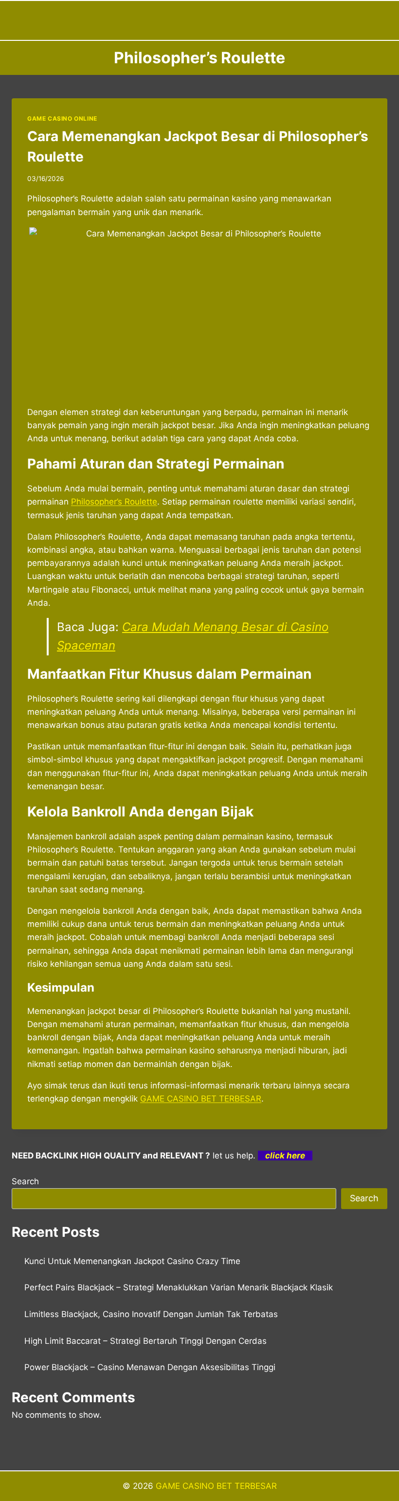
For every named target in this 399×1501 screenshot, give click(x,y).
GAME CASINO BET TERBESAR (200, 1098)
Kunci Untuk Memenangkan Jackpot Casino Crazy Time (132, 1261)
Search (25, 1181)
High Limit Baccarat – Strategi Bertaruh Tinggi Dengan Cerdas (145, 1341)
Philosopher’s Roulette (114, 501)
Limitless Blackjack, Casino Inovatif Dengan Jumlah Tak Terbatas (151, 1314)
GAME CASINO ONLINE (62, 118)
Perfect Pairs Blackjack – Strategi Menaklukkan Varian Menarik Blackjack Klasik (178, 1287)
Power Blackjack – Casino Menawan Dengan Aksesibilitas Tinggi (149, 1367)
